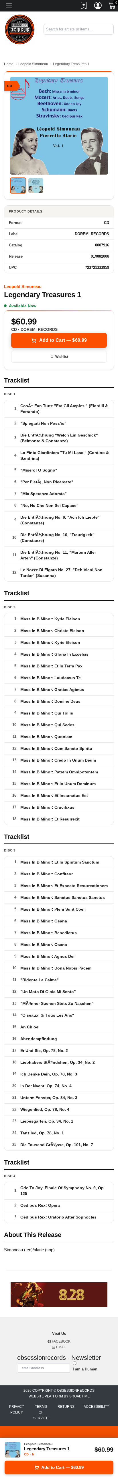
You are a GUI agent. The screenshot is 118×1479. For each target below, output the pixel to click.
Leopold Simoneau (33, 64)
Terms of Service (40, 1412)
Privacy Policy (16, 1409)
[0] (112, 7)
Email (60, 1347)
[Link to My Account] (98, 6)
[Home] (19, 29)
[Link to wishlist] (84, 6)
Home (8, 64)
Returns (66, 1407)
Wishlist (61, 357)
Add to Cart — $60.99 (63, 340)
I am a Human (85, 1369)
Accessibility (96, 1407)
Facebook (60, 1341)
